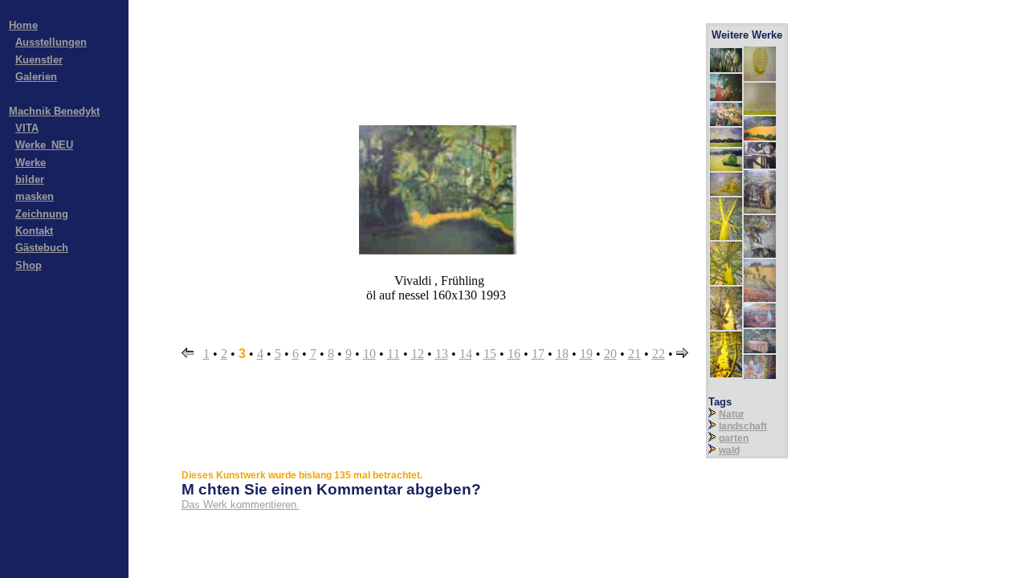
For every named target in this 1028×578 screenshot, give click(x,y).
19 (586, 353)
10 (369, 353)
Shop (28, 265)
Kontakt (34, 231)
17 (538, 353)
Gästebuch (41, 248)
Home (23, 25)
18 (562, 353)
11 (393, 353)
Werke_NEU (44, 145)
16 (514, 353)
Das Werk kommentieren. (241, 505)
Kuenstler (39, 60)
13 (441, 353)
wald (729, 450)
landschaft (743, 426)
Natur (731, 414)
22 (658, 353)
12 (417, 353)
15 (489, 353)
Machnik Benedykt (54, 111)
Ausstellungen (51, 42)
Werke (30, 163)
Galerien (36, 77)
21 (634, 353)
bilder (29, 179)
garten (734, 438)
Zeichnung (41, 214)
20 (610, 353)
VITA (27, 128)
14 (465, 353)
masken (34, 196)
